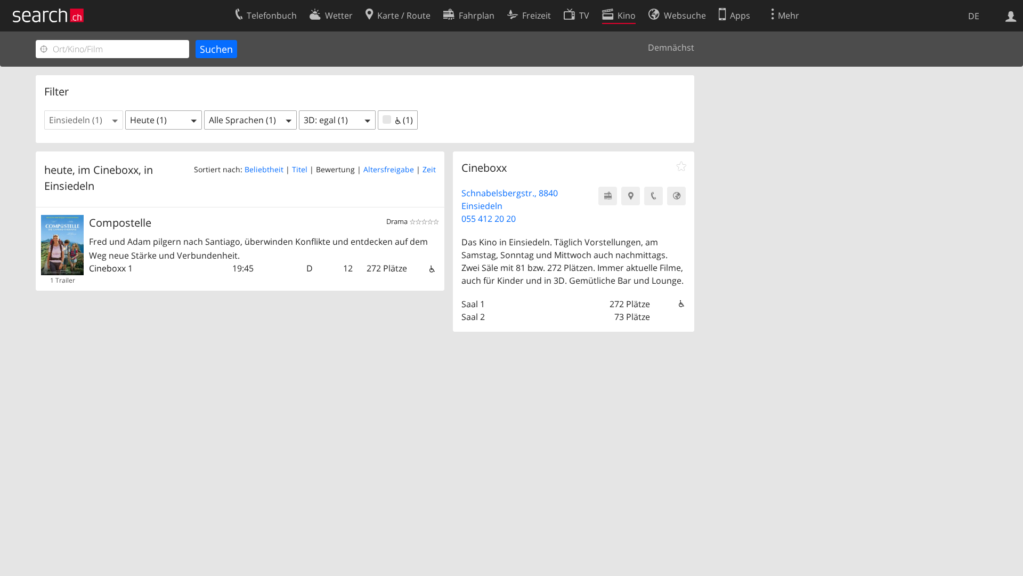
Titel (299, 169)
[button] (83, 120)
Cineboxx (107, 268)
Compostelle (120, 222)
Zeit (429, 169)
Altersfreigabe (388, 169)
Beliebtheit (264, 169)
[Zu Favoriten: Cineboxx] (681, 166)
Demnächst (671, 47)
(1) (407, 120)
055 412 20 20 (488, 219)
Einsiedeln (69, 186)
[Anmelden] (1011, 15)
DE (973, 16)
